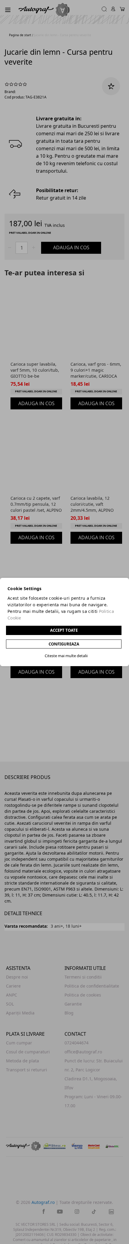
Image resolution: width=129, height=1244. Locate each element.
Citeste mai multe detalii (66, 655)
